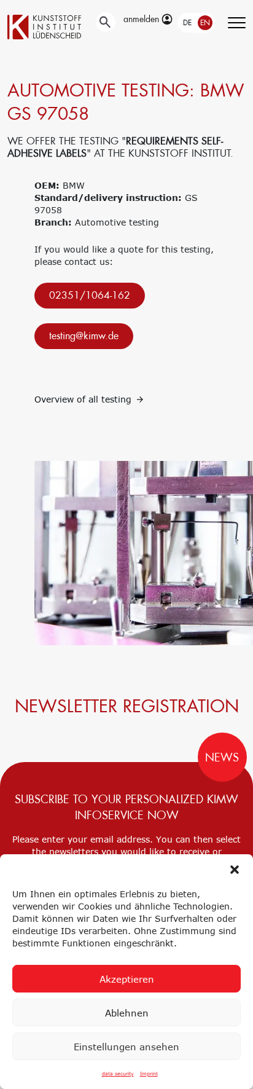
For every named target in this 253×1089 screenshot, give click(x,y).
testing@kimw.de (84, 335)
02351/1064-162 (89, 295)
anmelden (142, 19)
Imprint (149, 1074)
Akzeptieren (126, 979)
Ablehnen (127, 1012)
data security (118, 1074)
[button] (234, 869)
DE (187, 23)
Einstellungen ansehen (126, 1046)
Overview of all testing (84, 399)
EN (205, 23)
